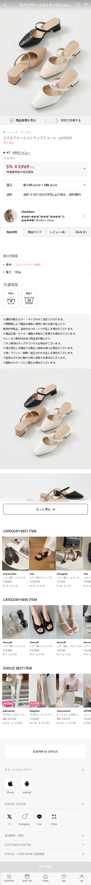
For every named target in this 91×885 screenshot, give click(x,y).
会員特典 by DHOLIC (45, 751)
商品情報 (11, 232)
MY (81, 881)
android (27, 792)
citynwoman (10, 574)
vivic (32, 574)
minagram (62, 574)
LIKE (64, 881)
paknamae (9, 711)
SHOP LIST (27, 881)
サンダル (26, 132)
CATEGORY (9, 881)
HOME (45, 881)
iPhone (10, 792)
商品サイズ (34, 232)
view (83, 216)
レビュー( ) (57, 232)
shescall (7, 642)
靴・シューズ (10, 132)
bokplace (35, 711)
